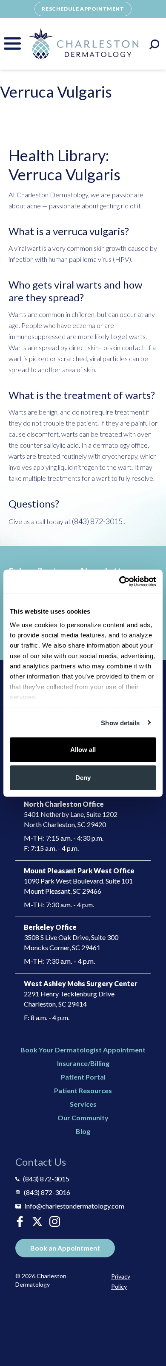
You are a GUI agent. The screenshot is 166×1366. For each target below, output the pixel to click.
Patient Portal (83, 1077)
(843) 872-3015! (98, 521)
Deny (83, 777)
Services (83, 1104)
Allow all (83, 749)
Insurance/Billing (83, 1063)
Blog (83, 1131)
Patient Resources (83, 1090)
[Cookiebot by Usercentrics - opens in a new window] (119, 581)
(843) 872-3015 (46, 1179)
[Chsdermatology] (37, 1221)
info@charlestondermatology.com (74, 1206)
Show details (120, 722)
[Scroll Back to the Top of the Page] (149, 1335)
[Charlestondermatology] (19, 1221)
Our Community (83, 1118)
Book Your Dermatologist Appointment (83, 1050)
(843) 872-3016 (47, 1192)
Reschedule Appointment (83, 9)
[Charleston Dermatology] (84, 44)
